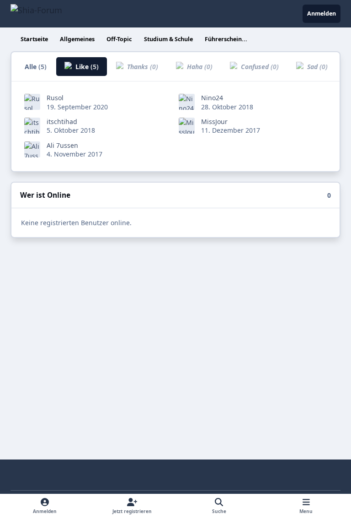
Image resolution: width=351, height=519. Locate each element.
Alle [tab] (36, 66)
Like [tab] (86, 66)
